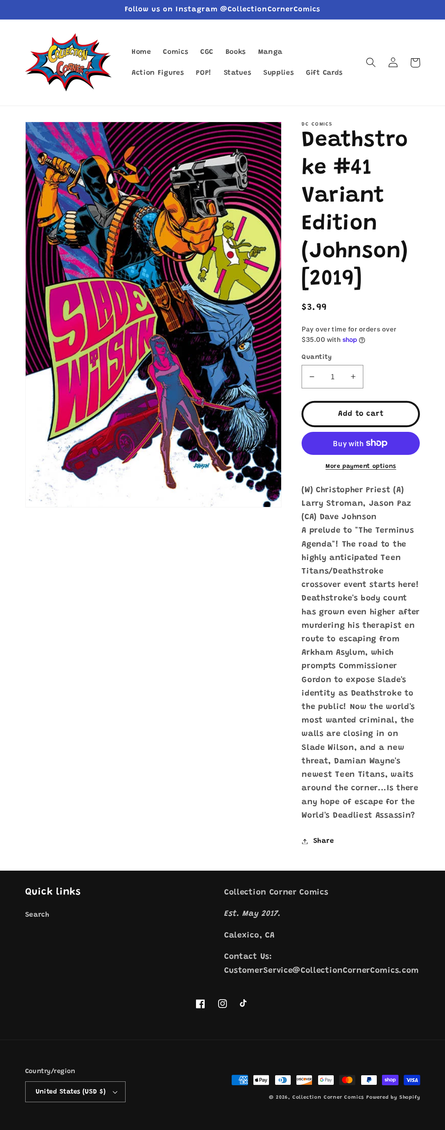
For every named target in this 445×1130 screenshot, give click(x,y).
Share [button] (323, 841)
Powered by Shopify (393, 1097)
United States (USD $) (71, 1092)
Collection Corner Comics (328, 1097)
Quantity (317, 357)
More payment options (360, 467)
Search (37, 914)
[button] (371, 63)
